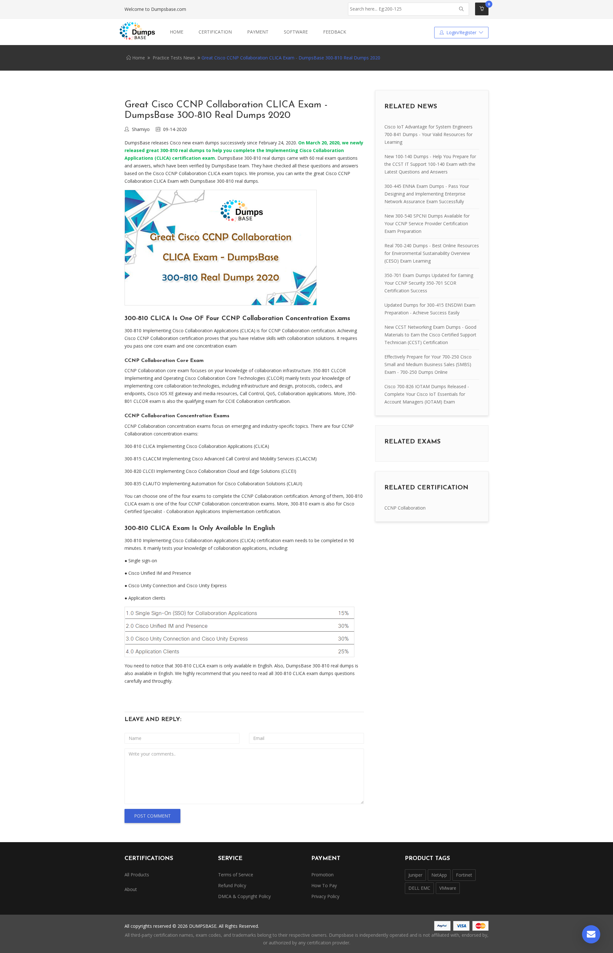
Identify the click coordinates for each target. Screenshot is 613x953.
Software (296, 32)
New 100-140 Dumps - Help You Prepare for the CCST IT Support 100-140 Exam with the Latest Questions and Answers (430, 164)
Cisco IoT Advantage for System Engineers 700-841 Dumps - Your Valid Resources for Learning (428, 134)
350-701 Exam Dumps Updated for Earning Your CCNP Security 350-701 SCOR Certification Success (428, 283)
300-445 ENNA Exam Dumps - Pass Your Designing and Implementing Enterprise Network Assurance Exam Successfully (426, 193)
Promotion (322, 875)
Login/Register (461, 32)
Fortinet (464, 875)
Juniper (415, 875)
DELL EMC (419, 888)
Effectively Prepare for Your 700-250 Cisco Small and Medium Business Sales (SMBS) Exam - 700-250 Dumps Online (428, 364)
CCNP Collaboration (405, 508)
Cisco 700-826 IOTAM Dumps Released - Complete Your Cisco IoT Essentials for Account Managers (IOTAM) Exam (426, 394)
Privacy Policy (325, 896)
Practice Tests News (174, 58)
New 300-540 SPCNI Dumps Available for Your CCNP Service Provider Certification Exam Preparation (427, 223)
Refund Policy (232, 885)
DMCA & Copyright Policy (244, 896)
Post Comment (152, 816)
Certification (215, 32)
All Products (137, 875)
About (131, 889)
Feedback (334, 32)
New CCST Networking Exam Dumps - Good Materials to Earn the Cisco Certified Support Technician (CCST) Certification (430, 334)
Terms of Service (235, 875)
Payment (258, 32)
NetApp (439, 875)
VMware (447, 888)
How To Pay (324, 885)
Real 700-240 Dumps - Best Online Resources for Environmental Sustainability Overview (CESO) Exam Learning (431, 253)
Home (176, 32)
